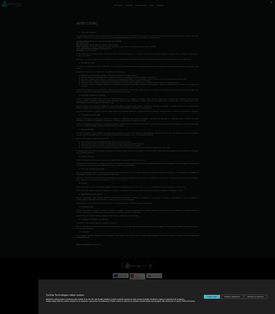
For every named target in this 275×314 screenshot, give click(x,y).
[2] (149, 187)
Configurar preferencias (232, 297)
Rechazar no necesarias (256, 297)
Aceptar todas (212, 297)
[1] (127, 180)
